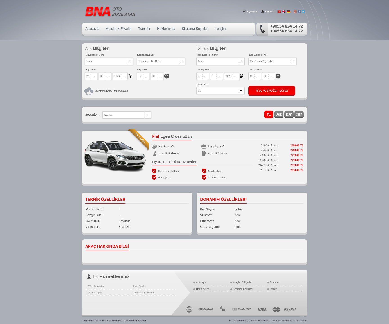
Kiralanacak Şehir (94, 54)
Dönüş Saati (255, 69)
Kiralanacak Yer (145, 54)
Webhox (241, 320)
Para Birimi (202, 84)
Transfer (144, 28)
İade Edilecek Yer (258, 54)
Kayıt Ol (269, 11)
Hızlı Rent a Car (266, 320)
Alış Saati (142, 69)
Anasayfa (92, 28)
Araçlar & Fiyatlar (118, 28)
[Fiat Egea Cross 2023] (115, 171)
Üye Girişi (252, 11)
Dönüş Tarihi (203, 69)
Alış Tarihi (90, 69)
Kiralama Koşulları (195, 28)
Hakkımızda (166, 28)
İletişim (220, 28)
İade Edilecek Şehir (207, 54)
